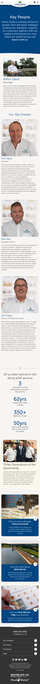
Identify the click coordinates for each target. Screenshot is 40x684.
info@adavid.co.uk (20, 634)
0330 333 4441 (20, 632)
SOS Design (21, 670)
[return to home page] (20, 3)
